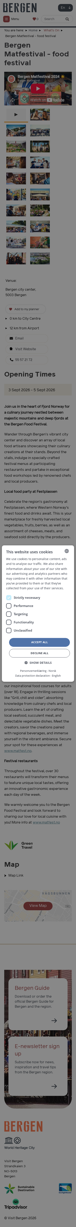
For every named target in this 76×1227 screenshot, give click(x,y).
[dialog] (38, 613)
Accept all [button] (39, 642)
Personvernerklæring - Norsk (38, 671)
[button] (38, 663)
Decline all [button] (39, 653)
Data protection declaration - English (38, 675)
